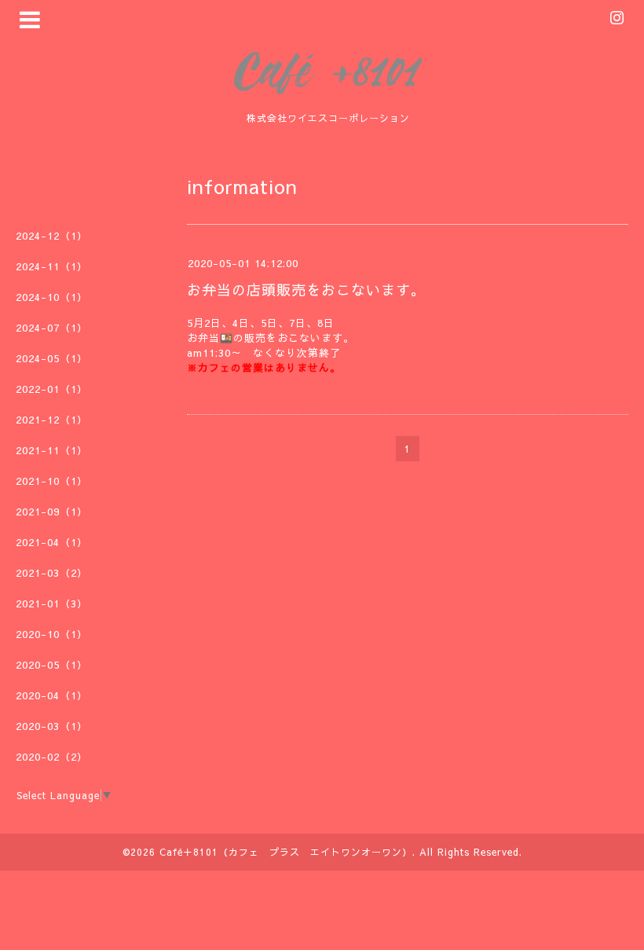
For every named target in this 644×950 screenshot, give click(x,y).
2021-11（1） (52, 450)
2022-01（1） (52, 389)
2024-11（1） (52, 266)
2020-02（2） (52, 757)
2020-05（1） (52, 665)
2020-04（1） (52, 695)
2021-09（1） (52, 511)
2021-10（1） (52, 481)
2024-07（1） (52, 328)
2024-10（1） (52, 297)
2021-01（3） (52, 603)
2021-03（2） (52, 573)
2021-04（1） (52, 542)
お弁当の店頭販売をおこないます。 (306, 289)
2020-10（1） (52, 634)
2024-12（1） (52, 236)
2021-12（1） (52, 420)
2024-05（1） (52, 358)
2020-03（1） (52, 726)
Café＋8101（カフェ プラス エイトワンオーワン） (285, 851)
